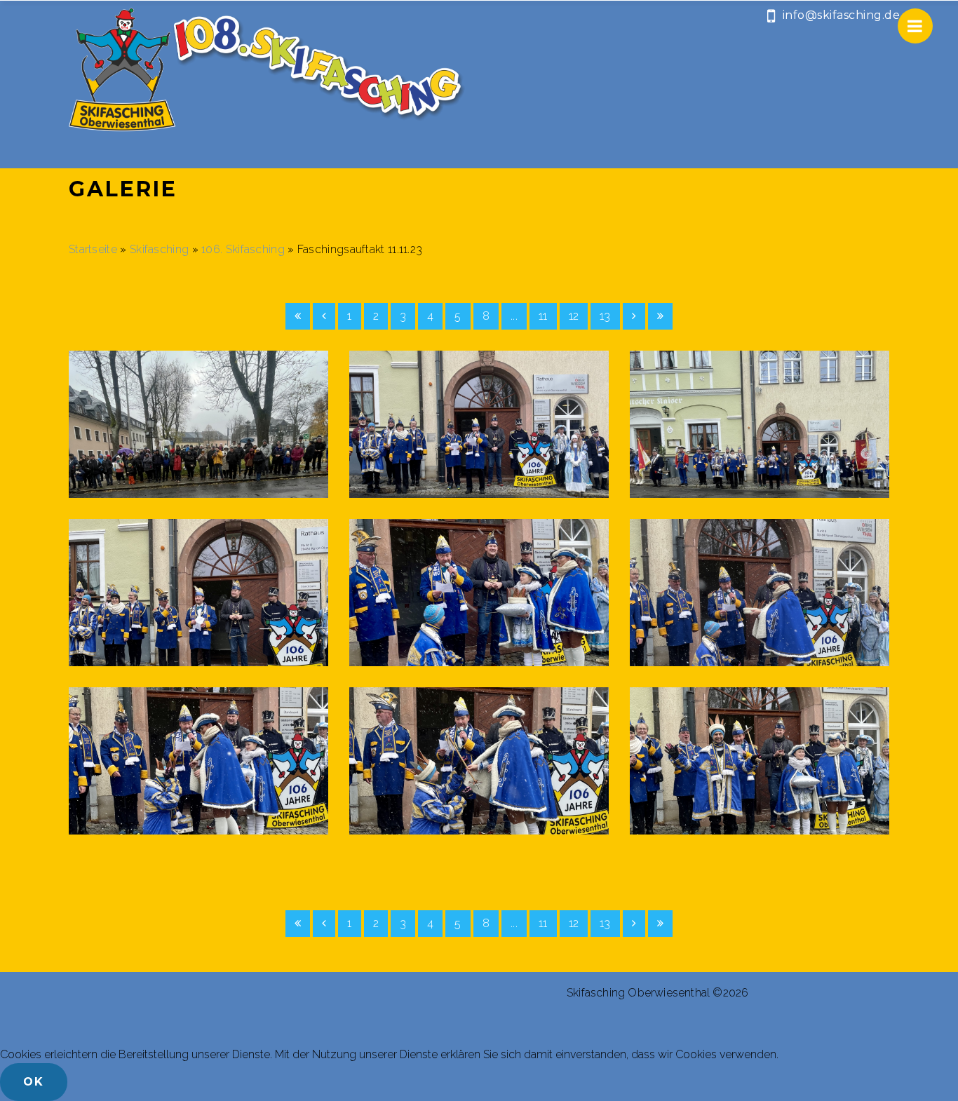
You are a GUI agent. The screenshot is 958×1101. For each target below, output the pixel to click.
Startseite (93, 249)
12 (574, 316)
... (514, 316)
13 (605, 316)
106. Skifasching (243, 249)
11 (543, 316)
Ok (33, 1081)
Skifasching (161, 249)
